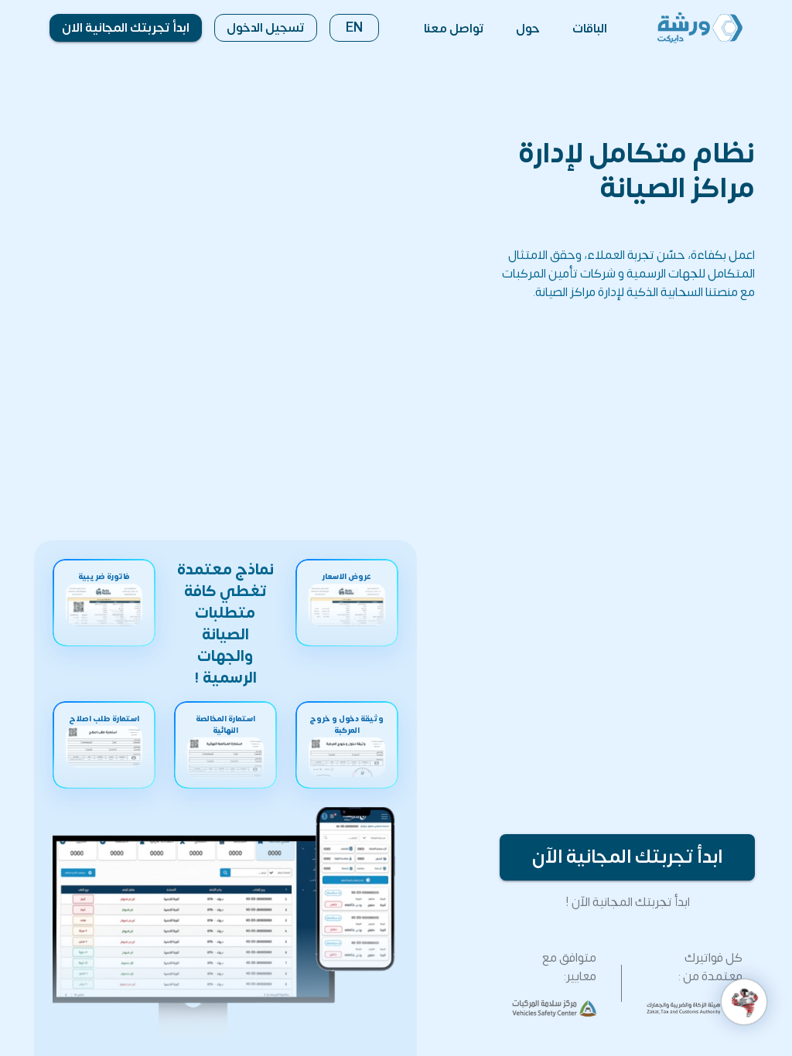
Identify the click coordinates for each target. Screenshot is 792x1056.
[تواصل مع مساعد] (744, 1002)
